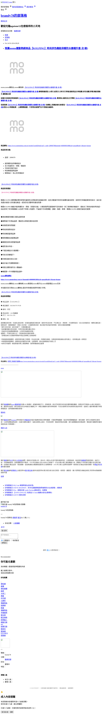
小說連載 (16, 523)
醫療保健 (17, 31)
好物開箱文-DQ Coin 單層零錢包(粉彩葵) (19, 485)
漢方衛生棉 (28, 470)
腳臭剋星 (18, 404)
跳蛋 (2, 608)
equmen (13, 420)
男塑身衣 (27, 420)
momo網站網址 (6, 276)
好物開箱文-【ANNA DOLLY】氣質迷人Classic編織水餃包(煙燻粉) (28, 492)
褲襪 (2, 586)
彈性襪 (3, 584)
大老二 (3, 593)
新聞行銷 (4, 626)
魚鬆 (2, 428)
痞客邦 (14, 517)
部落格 (7, 37)
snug (2, 368)
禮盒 (96, 464)
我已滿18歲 (5, 712)
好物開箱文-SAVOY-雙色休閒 (15, 495)
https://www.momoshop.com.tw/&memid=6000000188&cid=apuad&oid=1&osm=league (30, 279)
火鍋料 (3, 601)
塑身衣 (3, 412)
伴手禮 (3, 598)
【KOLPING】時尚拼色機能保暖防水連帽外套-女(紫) (43, 87)
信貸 (2, 476)
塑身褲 (3, 631)
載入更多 (4, 530)
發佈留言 (4, 543)
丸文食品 (19, 460)
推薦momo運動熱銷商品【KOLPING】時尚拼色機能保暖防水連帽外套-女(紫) (46, 48)
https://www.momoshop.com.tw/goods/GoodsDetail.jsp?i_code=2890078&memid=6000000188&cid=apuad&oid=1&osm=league (49, 145)
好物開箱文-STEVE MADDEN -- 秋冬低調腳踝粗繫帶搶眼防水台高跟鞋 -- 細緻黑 (33, 488)
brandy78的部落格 (14, 15)
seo (2, 624)
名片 (6, 40)
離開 (11, 712)
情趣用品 (4, 603)
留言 (19, 517)
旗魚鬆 (83, 460)
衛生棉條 (4, 617)
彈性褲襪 (4, 589)
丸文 (5, 428)
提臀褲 (3, 635)
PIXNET (36, 688)
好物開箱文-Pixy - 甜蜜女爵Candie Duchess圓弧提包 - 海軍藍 (26, 490)
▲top (2, 527)
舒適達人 (14, 470)
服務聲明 (70, 688)
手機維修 (4, 613)
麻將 (2, 591)
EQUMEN (4, 633)
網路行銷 (4, 622)
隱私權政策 (63, 688)
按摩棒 (3, 605)
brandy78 (4, 506)
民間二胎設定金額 (14, 361)
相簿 (6, 35)
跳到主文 (4, 21)
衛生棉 (6, 470)
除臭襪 (6, 404)
